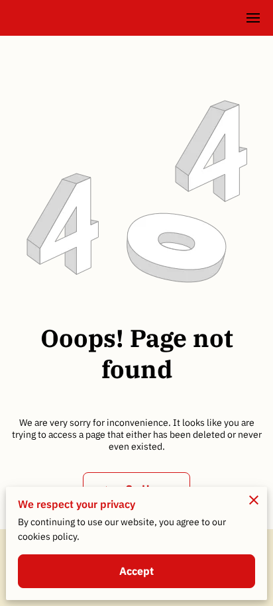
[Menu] (253, 18)
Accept (136, 571)
